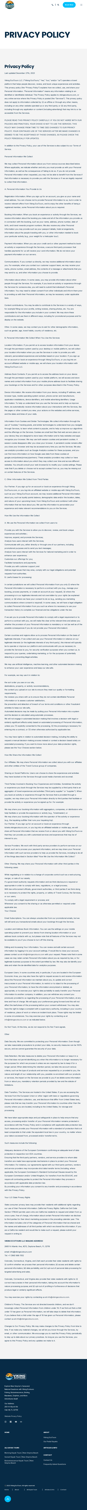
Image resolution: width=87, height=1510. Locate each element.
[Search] (58, 5)
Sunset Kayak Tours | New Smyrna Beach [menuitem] (21, 1457)
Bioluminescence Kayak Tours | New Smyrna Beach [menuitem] (19, 1462)
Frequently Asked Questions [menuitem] (55, 1464)
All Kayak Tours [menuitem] (12, 1448)
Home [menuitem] (7, 1432)
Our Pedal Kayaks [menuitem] (51, 1441)
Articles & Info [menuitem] (50, 1448)
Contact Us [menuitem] (48, 1460)
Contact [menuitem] (48, 1455)
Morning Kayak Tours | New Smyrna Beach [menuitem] (21, 1453)
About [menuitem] (46, 1432)
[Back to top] (8, 1499)
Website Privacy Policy (13, 1416)
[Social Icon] (6, 1422)
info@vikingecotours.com (21, 1252)
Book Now (69, 5)
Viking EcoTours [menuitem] (50, 1437)
